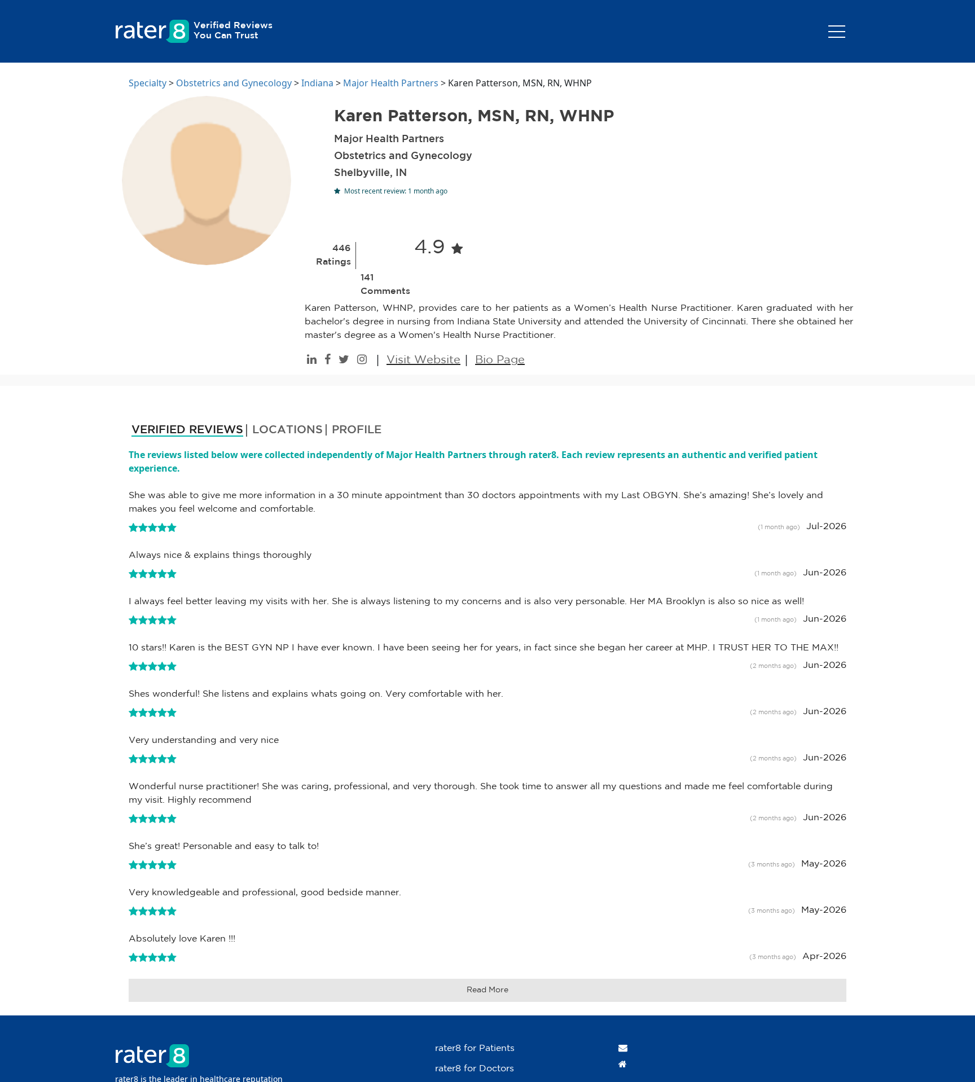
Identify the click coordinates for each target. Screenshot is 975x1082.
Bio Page (500, 360)
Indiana (317, 83)
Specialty (147, 83)
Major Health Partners (390, 83)
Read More (487, 990)
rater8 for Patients (475, 1048)
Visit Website (423, 360)
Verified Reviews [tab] (187, 430)
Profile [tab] (356, 430)
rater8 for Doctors (474, 1069)
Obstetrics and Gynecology (234, 83)
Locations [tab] (287, 430)
